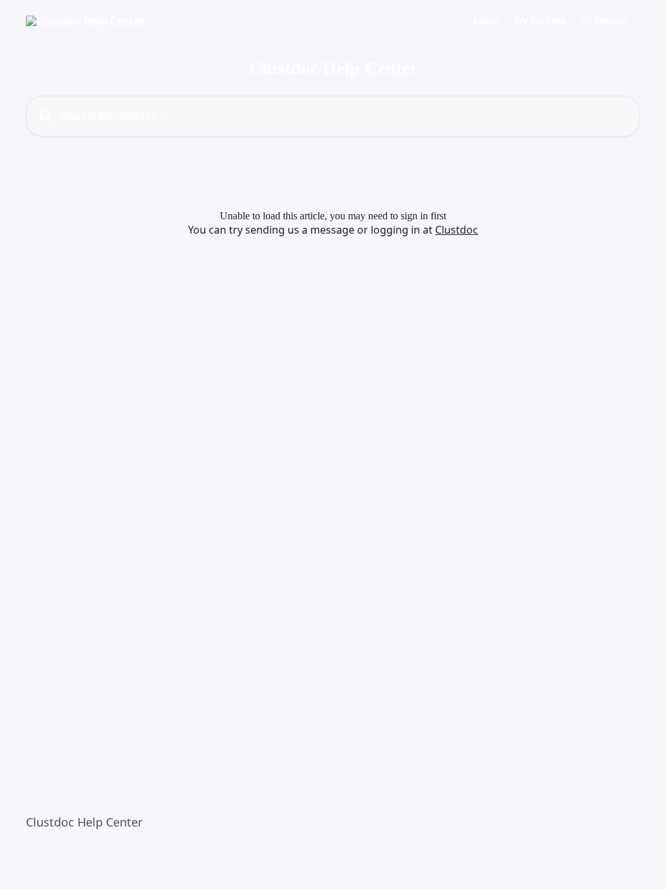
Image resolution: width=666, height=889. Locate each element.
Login (486, 20)
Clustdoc (456, 230)
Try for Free (540, 20)
